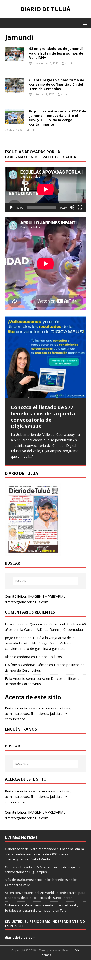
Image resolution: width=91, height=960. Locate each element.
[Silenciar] (72, 207)
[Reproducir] (11, 207)
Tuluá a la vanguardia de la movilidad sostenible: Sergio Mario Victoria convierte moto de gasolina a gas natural (39, 643)
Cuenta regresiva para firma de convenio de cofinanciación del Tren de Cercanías (56, 84)
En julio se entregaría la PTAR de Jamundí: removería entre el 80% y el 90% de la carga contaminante (57, 118)
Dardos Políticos (49, 656)
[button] (84, 22)
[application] (45, 189)
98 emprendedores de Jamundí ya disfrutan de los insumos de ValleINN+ (56, 53)
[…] (30, 456)
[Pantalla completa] (79, 207)
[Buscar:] (45, 581)
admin (69, 63)
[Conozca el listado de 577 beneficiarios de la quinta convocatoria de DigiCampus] (45, 357)
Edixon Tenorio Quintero (24, 624)
